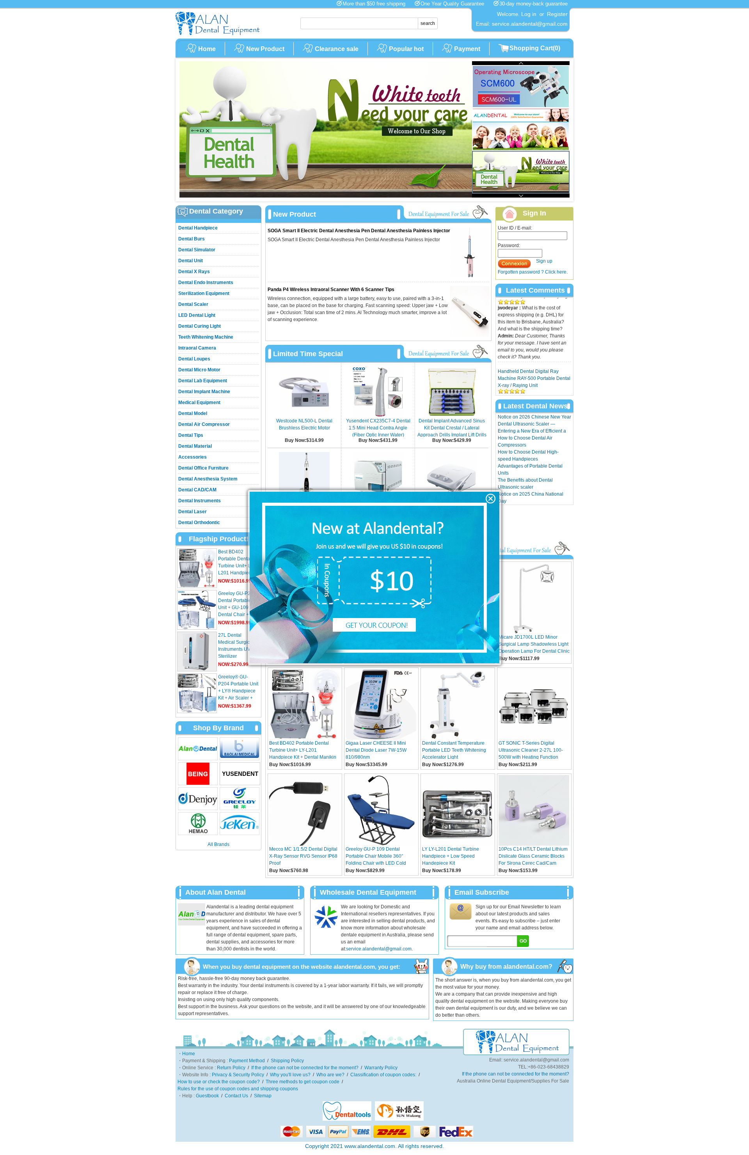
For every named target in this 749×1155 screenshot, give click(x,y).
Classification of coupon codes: (383, 1074)
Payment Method (247, 1060)
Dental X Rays (194, 271)
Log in (528, 14)
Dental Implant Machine (204, 391)
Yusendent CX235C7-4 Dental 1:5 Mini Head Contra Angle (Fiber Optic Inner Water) (378, 428)
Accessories (192, 457)
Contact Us (236, 1095)
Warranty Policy (381, 1067)
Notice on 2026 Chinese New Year (534, 417)
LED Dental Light (196, 315)
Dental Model (192, 413)
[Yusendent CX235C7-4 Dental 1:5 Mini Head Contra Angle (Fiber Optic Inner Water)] (378, 416)
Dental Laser (192, 511)
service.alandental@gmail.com (379, 949)
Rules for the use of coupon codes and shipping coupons (237, 1088)
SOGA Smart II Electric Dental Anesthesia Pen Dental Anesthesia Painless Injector (359, 230)
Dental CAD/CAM (197, 490)
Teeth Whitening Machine (205, 337)
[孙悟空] (399, 1119)
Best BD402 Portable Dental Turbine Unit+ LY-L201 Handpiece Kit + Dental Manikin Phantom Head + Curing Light (302, 749)
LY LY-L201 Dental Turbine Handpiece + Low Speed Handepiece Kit (450, 855)
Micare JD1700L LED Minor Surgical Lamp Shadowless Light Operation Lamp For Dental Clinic (534, 643)
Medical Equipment (199, 402)
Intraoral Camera (197, 348)
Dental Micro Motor (199, 370)
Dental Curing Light (199, 326)
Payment (467, 49)
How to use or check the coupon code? (218, 1081)
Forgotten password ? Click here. (533, 272)
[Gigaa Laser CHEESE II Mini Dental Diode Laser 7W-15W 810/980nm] (381, 738)
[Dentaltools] (347, 1119)
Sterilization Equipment (203, 293)
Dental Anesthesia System (208, 479)
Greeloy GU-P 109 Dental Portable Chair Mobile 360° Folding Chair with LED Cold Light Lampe (376, 855)
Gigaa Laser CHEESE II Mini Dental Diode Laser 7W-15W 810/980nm (376, 749)
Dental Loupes (194, 359)
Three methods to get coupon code (302, 1081)
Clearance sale (337, 49)
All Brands (218, 844)
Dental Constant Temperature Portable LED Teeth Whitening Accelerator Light (454, 749)
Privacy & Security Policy (238, 1074)
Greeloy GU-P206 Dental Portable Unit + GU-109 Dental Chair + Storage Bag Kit (237, 607)
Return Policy (231, 1067)
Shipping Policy (287, 1060)
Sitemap (263, 1095)
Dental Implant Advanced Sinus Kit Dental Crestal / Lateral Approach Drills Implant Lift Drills (451, 428)
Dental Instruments (199, 500)
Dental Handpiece (198, 228)
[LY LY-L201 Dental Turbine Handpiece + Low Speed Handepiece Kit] (457, 844)
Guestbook (207, 1095)
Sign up (544, 261)
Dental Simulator (196, 250)
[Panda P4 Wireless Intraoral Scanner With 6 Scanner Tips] (469, 335)
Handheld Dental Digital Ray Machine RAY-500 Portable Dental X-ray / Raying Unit (534, 351)
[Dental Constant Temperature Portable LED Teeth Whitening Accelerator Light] (457, 738)
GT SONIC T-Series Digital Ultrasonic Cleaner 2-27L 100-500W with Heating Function (531, 749)
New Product (265, 49)
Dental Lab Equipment (202, 380)
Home (207, 49)
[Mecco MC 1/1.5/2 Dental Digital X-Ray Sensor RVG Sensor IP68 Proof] (304, 844)
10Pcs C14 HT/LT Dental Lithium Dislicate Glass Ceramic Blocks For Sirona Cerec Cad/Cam (533, 855)
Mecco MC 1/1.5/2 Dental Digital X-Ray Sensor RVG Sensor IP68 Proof (303, 855)
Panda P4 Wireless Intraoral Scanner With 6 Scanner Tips (331, 289)
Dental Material (195, 446)
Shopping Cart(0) (534, 48)
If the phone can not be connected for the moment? (305, 1067)
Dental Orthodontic (199, 522)
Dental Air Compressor (204, 424)
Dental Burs (191, 239)
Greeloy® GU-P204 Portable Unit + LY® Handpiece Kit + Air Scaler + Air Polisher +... (238, 691)
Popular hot (406, 49)
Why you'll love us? (290, 1074)
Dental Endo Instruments (205, 282)
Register (557, 14)
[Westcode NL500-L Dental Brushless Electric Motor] (304, 416)
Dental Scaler (193, 304)
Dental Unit (190, 260)
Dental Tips (190, 435)
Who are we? (330, 1074)
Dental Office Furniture (203, 468)
